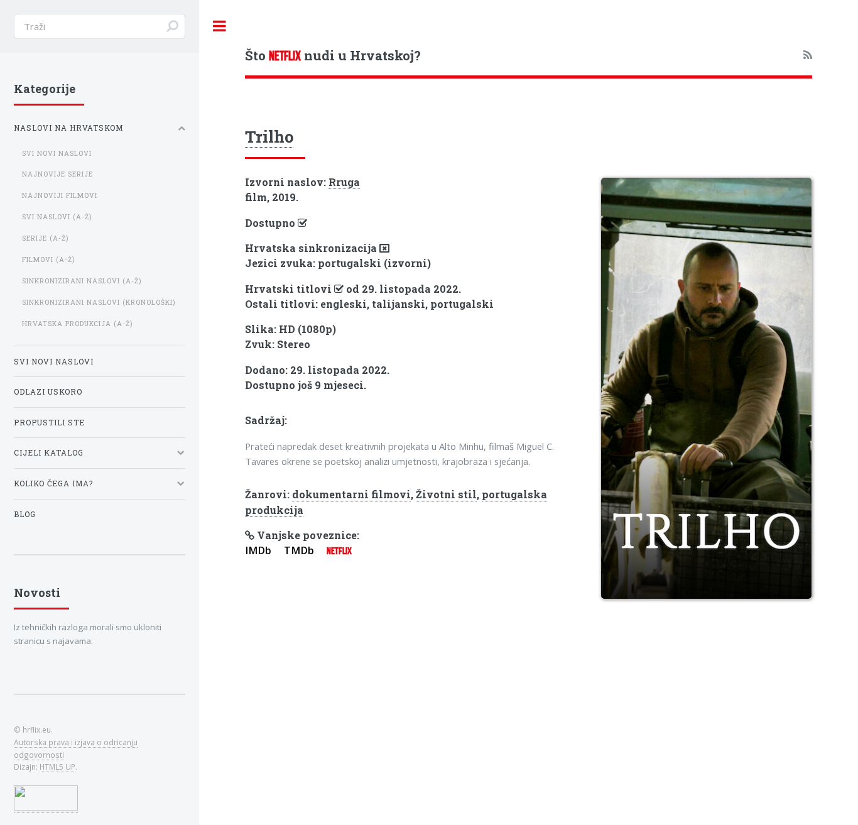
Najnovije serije (57, 174)
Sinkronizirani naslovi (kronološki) (98, 302)
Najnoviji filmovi (59, 195)
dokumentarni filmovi (351, 494)
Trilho (269, 136)
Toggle (220, 26)
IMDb (258, 550)
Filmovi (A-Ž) (48, 259)
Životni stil (446, 494)
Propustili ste (49, 422)
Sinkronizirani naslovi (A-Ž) (81, 280)
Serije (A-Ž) (45, 238)
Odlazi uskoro (48, 391)
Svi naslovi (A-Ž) (57, 216)
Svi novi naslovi (57, 153)
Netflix (339, 550)
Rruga (344, 181)
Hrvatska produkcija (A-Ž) (77, 323)
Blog (25, 514)
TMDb (299, 550)
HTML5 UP (57, 767)
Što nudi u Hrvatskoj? (333, 55)
